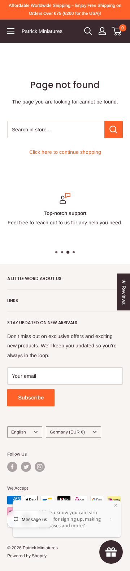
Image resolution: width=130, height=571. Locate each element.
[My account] (102, 31)
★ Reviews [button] (124, 292)
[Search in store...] (113, 129)
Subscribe (31, 397)
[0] (116, 31)
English (18, 432)
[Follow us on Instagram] (40, 467)
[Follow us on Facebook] (12, 467)
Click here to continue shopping (65, 152)
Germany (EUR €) (67, 432)
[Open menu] (10, 31)
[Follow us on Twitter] (26, 467)
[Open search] (88, 31)
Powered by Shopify (27, 555)
